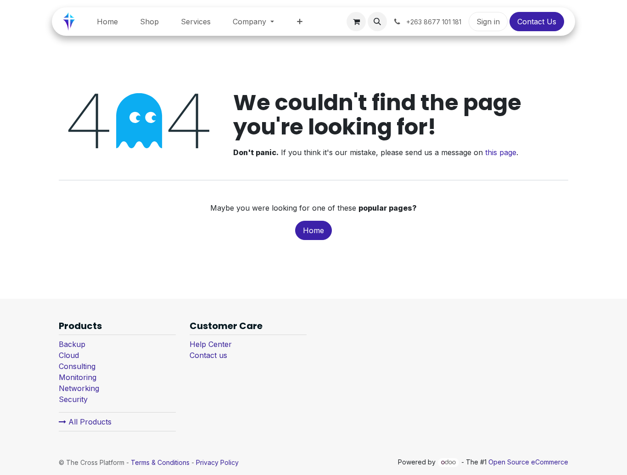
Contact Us (536, 21)
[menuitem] (107, 21)
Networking (79, 388)
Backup (72, 344)
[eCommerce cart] (356, 21)
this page (500, 152)
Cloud (69, 355)
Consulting (77, 366)
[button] (377, 21)
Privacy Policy (217, 462)
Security (73, 399)
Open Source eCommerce (528, 462)
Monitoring (77, 377)
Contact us (208, 355)
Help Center (211, 344)
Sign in (488, 21)
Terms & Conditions (160, 462)
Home (313, 230)
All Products (89, 421)
